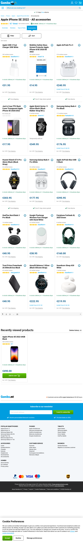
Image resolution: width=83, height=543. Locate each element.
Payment (31, 445)
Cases (2, 445)
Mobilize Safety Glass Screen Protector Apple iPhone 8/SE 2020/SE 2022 (39, 48)
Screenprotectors (5, 447)
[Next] (80, 314)
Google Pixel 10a (5, 436)
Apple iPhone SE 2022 (23, 16)
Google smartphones (35, 436)
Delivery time (32, 449)
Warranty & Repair (34, 455)
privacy (72, 531)
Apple (13, 16)
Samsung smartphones (35, 430)
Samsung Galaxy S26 (7, 432)
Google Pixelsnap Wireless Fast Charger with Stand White (39, 217)
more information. (59, 486)
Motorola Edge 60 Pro (7, 437)
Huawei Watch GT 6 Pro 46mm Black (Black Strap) (12, 162)
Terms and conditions (53, 489)
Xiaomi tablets (62, 432)
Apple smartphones (34, 428)
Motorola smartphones (35, 434)
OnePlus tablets (62, 436)
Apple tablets (61, 428)
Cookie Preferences (40, 489)
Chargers (3, 449)
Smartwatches (5, 455)
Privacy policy (4, 466)
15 (17, 314)
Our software (4, 464)
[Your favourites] (76, 2)
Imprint (31, 489)
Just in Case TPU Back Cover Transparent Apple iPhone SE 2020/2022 (12, 108)
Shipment (32, 451)
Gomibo (3, 460)
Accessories (5, 443)
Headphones (4, 453)
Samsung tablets (62, 430)
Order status (32, 447)
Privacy (25, 489)
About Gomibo (5, 462)
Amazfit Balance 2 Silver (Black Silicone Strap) (40, 266)
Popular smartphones (9, 426)
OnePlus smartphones (35, 432)
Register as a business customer (66, 447)
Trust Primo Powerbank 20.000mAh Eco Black (12, 266)
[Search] (79, 8)
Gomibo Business (62, 445)
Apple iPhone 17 (5, 428)
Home (2, 16)
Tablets (61, 426)
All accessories (35, 16)
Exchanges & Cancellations (36, 453)
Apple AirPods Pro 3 (65, 45)
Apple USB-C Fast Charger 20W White (10, 46)
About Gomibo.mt (17, 489)
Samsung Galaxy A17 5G (7, 439)
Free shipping (11, 92)
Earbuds (3, 451)
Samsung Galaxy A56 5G (7, 434)
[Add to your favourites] (25, 45)
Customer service (36, 443)
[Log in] (72, 2)
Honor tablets (61, 434)
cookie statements (8, 533)
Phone (8, 16)
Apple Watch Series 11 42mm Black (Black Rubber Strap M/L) (39, 108)
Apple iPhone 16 (5, 430)
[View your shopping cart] (80, 2)
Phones (32, 426)
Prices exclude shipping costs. (60, 484)
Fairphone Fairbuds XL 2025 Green (66, 216)
